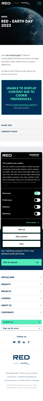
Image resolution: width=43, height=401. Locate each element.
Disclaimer (12, 377)
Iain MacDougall (13, 55)
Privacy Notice (11, 380)
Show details (31, 222)
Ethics (35, 373)
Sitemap (36, 380)
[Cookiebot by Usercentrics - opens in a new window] (30, 155)
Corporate (7, 313)
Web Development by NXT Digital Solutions (22, 386)
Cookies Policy (24, 380)
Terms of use (26, 373)
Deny (21, 244)
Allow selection (21, 237)
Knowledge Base (12, 373)
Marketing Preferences (27, 377)
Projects (6, 291)
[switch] (37, 200)
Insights (6, 284)
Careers (6, 298)
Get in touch (10, 262)
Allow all (21, 229)
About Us (6, 306)
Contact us (8, 322)
